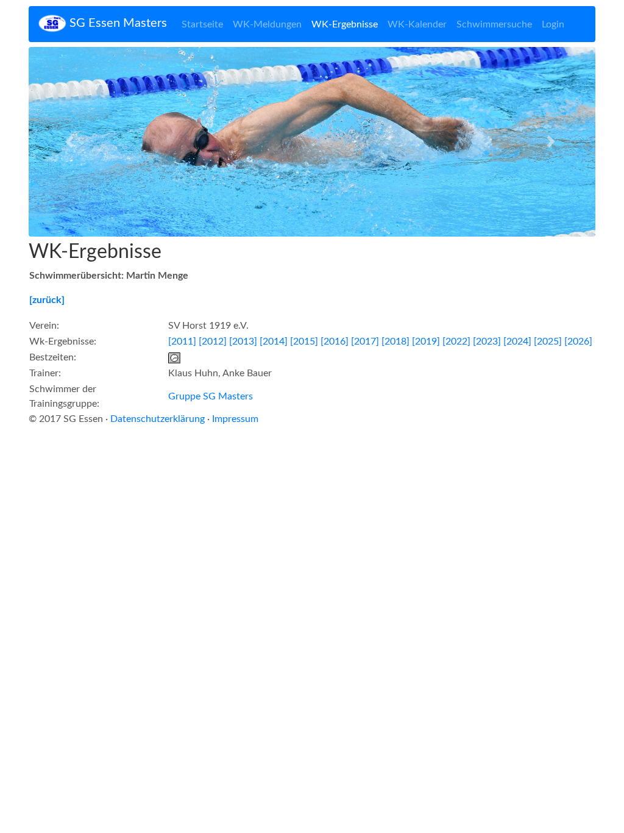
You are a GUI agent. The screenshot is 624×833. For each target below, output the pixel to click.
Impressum (235, 419)
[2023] (487, 341)
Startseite (202, 24)
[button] (71, 142)
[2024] (517, 341)
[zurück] (47, 300)
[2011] (182, 341)
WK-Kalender (417, 24)
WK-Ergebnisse (344, 24)
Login (553, 24)
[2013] (243, 341)
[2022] (456, 341)
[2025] (548, 341)
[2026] (578, 341)
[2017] (365, 341)
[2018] (395, 341)
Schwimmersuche (494, 24)
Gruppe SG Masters (210, 396)
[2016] (335, 341)
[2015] (304, 341)
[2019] (426, 341)
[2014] (274, 341)
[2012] (213, 341)
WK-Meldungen (267, 24)
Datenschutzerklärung (157, 419)
